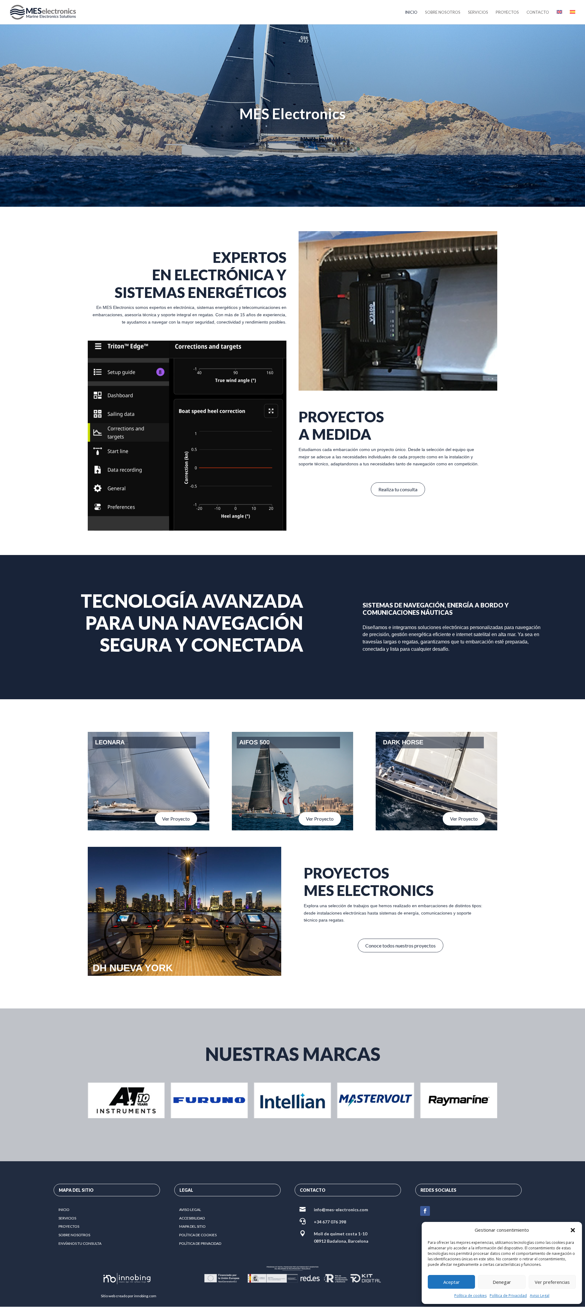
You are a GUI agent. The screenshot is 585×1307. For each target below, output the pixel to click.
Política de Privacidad (508, 1295)
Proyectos (507, 12)
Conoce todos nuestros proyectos (400, 945)
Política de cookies (470, 1295)
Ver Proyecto (176, 819)
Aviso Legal (539, 1295)
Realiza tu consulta (397, 489)
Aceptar (451, 1282)
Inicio (411, 12)
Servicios (478, 12)
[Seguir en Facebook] (425, 1211)
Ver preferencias (552, 1282)
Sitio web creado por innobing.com (128, 1296)
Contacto (537, 12)
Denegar (502, 1282)
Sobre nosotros (442, 12)
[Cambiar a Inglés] (559, 17)
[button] (573, 1230)
